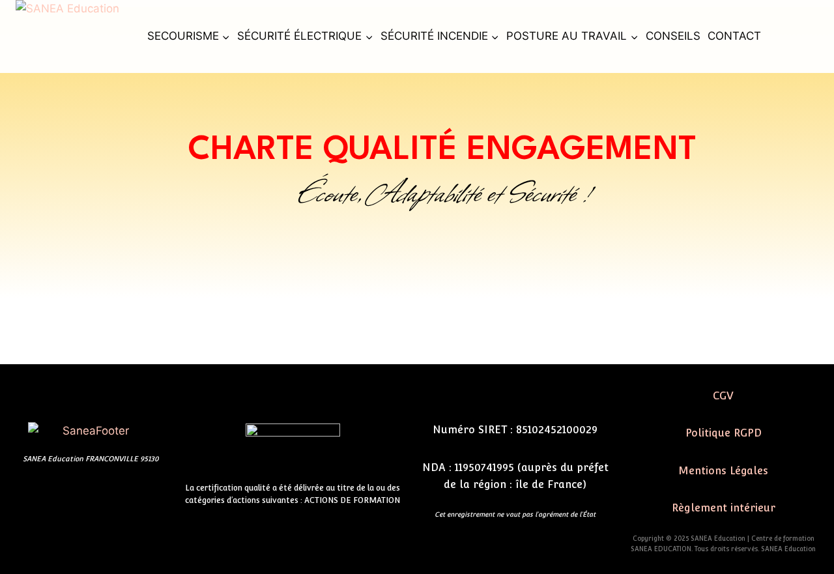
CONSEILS (673, 35)
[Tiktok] (71, 494)
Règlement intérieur (723, 508)
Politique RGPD (723, 433)
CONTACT (734, 35)
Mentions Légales (723, 471)
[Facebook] (32, 494)
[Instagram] (110, 494)
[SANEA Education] (76, 36)
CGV (723, 396)
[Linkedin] (149, 494)
